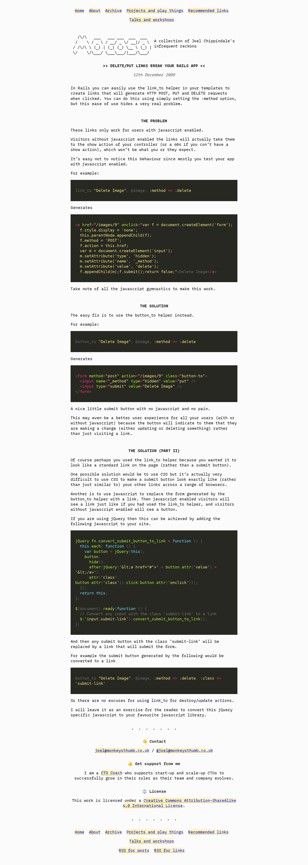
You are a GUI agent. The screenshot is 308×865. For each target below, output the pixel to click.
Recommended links (208, 10)
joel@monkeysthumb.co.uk (122, 750)
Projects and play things (155, 10)
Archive (113, 10)
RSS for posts (134, 850)
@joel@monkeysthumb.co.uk (184, 750)
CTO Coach (111, 773)
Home (79, 10)
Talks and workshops (151, 19)
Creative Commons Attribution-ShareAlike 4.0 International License (179, 803)
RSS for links (169, 850)
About (95, 10)
